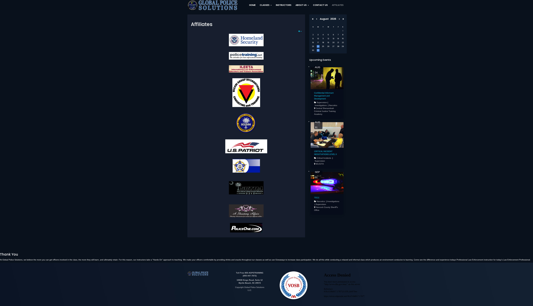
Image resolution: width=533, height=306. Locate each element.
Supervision (322, 102)
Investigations (321, 105)
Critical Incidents (324, 158)
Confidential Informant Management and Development (324, 96)
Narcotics (333, 105)
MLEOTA (320, 164)
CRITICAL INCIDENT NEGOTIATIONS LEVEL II (325, 152)
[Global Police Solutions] (212, 5)
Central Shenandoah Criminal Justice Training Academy (325, 111)
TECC (316, 197)
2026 (333, 19)
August (325, 19)
